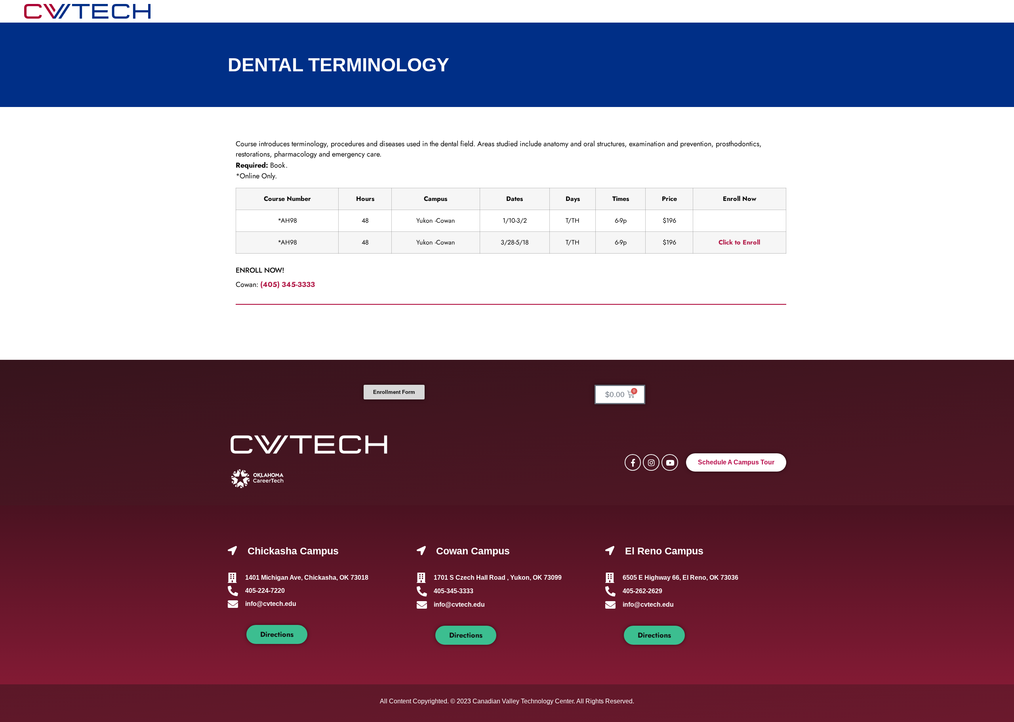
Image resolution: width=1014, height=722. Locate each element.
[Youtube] (669, 462)
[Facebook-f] (633, 462)
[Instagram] (651, 462)
